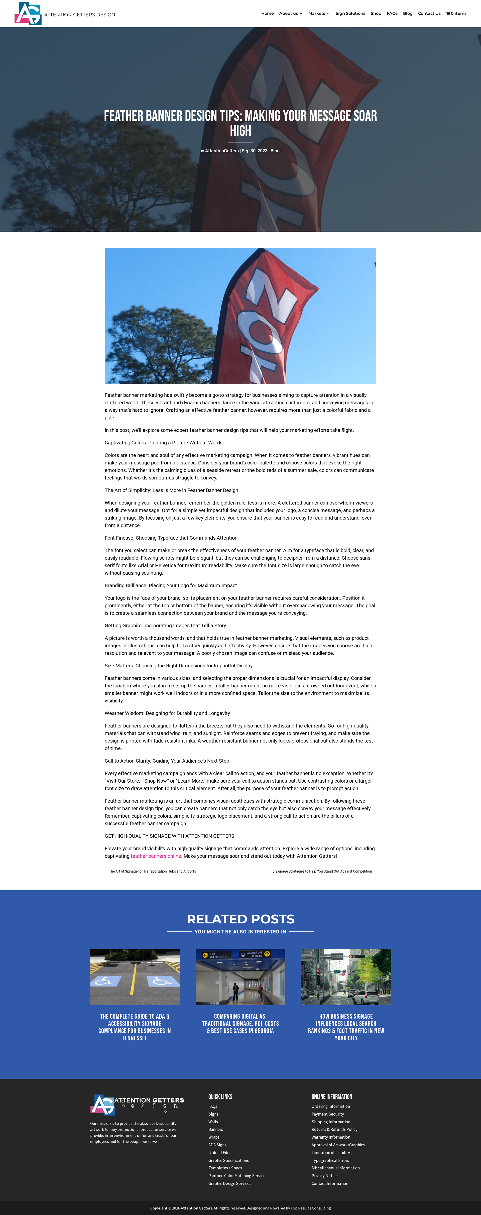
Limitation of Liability (331, 1152)
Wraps (213, 1137)
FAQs (392, 13)
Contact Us (429, 13)
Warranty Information (331, 1137)
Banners (215, 1129)
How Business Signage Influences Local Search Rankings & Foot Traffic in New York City (346, 1027)
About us (288, 13)
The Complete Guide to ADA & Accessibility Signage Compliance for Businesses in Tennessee (134, 1027)
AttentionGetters (222, 150)
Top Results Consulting (311, 1207)
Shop (376, 13)
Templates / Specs (225, 1168)
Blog (408, 13)
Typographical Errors (330, 1160)
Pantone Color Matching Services (237, 1175)
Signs (213, 1114)
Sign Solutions (350, 13)
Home (267, 13)
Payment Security (328, 1114)
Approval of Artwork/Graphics (338, 1145)
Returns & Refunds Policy (334, 1129)
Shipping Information (331, 1122)
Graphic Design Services (229, 1183)
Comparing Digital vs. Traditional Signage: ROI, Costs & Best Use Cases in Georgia (240, 1024)
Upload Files (219, 1152)
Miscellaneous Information (336, 1168)
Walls (213, 1122)
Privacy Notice (325, 1175)
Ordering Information (331, 1106)
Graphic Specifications (228, 1160)
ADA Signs (217, 1145)
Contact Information (330, 1183)
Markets (316, 13)
